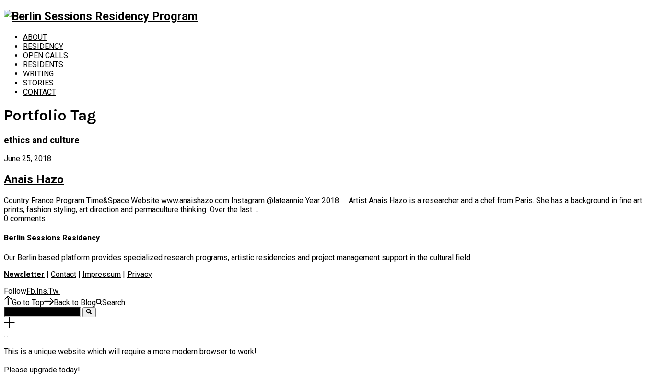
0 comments (25, 218)
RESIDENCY (43, 46)
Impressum (101, 274)
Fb (31, 291)
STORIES (38, 82)
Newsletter (24, 274)
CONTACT (39, 91)
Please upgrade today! (42, 369)
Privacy (139, 274)
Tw (54, 291)
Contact (63, 274)
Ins (42, 291)
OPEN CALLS (45, 55)
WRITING (38, 73)
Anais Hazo (34, 179)
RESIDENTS (43, 64)
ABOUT (35, 37)
